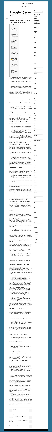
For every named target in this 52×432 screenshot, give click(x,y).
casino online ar (35, 135)
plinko (34, 202)
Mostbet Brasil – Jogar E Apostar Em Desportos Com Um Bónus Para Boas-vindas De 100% (14, 54)
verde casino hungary (36, 232)
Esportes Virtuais (13, 69)
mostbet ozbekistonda (36, 177)
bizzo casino (35, 125)
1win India (35, 68)
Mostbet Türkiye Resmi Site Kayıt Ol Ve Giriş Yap (21, 420)
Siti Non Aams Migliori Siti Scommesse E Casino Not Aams (38, 16)
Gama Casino (35, 150)
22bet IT (34, 98)
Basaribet (35, 120)
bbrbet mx (35, 123)
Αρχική (22, 6)
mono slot (35, 165)
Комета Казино (35, 242)
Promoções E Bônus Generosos (14, 30)
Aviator (34, 103)
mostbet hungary (35, 172)
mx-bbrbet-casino (35, 185)
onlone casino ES (35, 190)
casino (34, 130)
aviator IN (35, 110)
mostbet (29, 102)
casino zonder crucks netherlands (37, 140)
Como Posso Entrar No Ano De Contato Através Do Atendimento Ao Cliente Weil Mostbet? (14, 58)
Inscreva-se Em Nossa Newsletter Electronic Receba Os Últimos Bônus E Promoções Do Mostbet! (14, 51)
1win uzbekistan (35, 73)
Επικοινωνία (29, 6)
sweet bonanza (35, 227)
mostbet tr (35, 180)
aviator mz (35, 113)
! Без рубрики (35, 56)
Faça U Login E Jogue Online (37, 23)
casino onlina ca (35, 133)
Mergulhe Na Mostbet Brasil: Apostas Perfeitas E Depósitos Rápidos (14, 65)
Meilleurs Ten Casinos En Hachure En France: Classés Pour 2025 (37, 20)
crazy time (35, 145)
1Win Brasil (35, 61)
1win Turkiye (35, 71)
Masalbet (34, 160)
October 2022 (35, 52)
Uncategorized (11, 421)
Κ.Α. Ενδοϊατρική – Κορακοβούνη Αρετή (26, 3)
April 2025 (35, 37)
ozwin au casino (35, 192)
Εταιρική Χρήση (25, 6)
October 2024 (35, 47)
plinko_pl (34, 207)
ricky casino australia (36, 217)
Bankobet (35, 118)
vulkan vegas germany (36, 239)
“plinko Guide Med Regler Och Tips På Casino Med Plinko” (37, 22)
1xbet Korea (35, 83)
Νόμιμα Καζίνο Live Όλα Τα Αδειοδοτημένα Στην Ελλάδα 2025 (38, 18)
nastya (34, 187)
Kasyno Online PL (35, 155)
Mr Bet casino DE (35, 182)
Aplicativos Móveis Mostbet (14, 52)
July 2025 (35, 32)
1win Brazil (35, 63)
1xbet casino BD (35, 78)
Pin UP (34, 195)
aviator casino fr (35, 108)
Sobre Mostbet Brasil (13, 33)
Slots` (34, 222)
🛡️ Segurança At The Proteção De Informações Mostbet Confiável (14, 74)
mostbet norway (35, 175)
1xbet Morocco (35, 88)
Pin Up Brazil (35, 197)
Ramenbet (35, 212)
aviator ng (35, 115)
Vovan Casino (35, 237)
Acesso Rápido (12, 70)
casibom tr (35, 128)
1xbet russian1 (35, 93)
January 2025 (35, 42)
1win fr (34, 66)
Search (34, 10)
